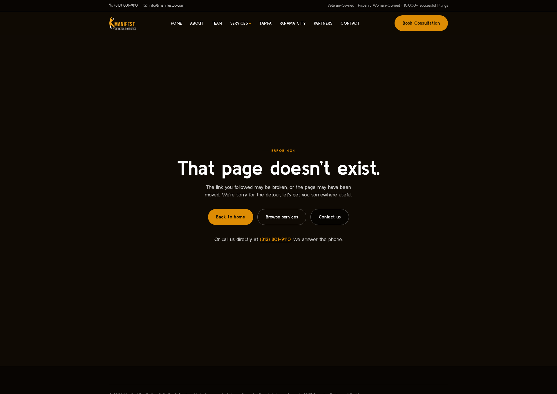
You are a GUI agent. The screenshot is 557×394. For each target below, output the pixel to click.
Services (239, 23)
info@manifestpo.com (166, 5)
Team (217, 23)
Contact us (330, 216)
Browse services (282, 216)
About (196, 23)
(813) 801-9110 (126, 5)
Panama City (293, 23)
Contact (350, 23)
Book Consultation (421, 23)
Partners (323, 23)
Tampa (265, 23)
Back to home (230, 216)
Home (176, 23)
